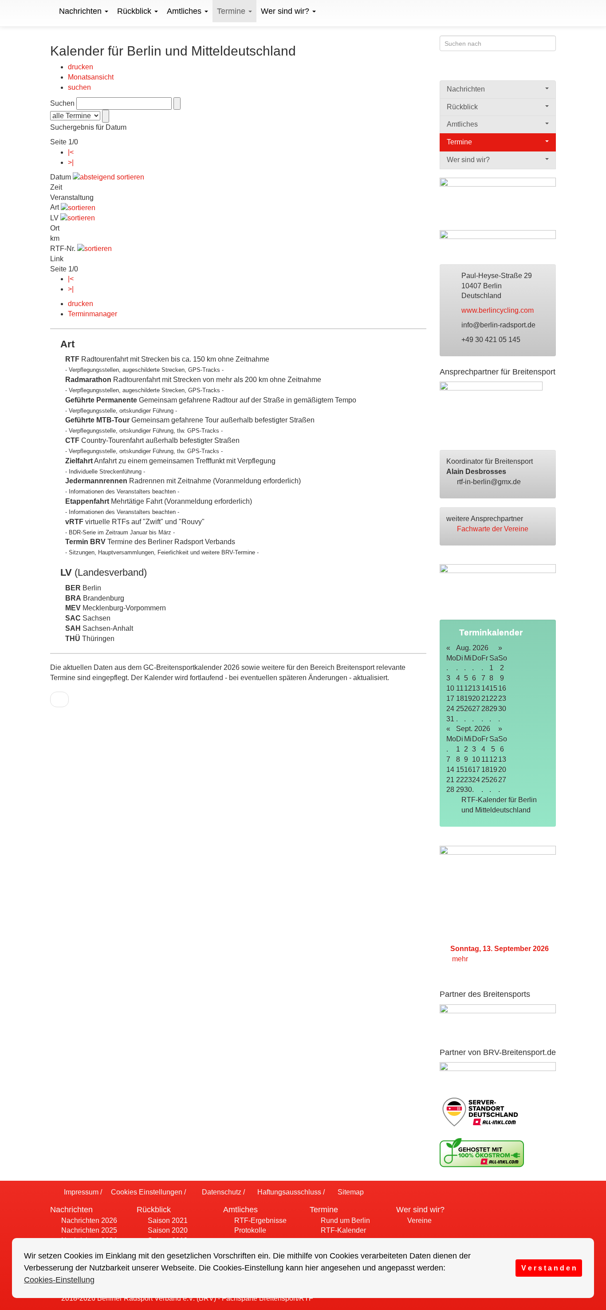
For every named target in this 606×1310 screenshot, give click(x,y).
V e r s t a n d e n (548, 1268)
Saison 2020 (167, 1230)
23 (502, 698)
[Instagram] (550, 70)
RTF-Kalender (342, 1230)
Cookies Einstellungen (145, 1192)
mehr (461, 959)
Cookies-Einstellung (59, 1279)
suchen (79, 87)
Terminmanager (92, 314)
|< (71, 152)
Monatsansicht (91, 77)
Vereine (418, 1220)
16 (502, 688)
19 (493, 769)
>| (71, 162)
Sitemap (350, 1192)
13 (502, 759)
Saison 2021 (167, 1220)
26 (493, 780)
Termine (232, 11)
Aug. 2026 (472, 648)
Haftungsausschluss (288, 1192)
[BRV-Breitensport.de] (49, 11)
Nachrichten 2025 (88, 1230)
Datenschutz (220, 1192)
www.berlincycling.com (498, 310)
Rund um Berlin (344, 1220)
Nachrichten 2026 (88, 1220)
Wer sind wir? (286, 11)
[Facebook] (515, 70)
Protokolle (249, 1230)
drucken (80, 67)
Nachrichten (81, 11)
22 (493, 698)
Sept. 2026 (473, 729)
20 (502, 769)
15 (493, 688)
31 (450, 719)
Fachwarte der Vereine (493, 529)
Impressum (80, 1192)
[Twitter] (533, 70)
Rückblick (135, 11)
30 (502, 709)
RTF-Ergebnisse (259, 1220)
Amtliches (185, 11)
